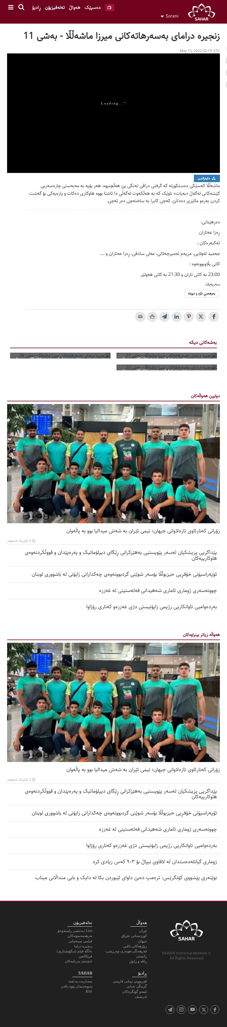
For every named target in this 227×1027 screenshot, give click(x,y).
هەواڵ (74, 7)
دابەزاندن (204, 178)
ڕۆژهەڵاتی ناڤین (135, 946)
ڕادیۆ (36, 7)
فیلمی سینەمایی (80, 941)
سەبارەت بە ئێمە (80, 981)
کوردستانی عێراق (134, 936)
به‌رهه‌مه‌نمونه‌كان (80, 936)
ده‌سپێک (93, 7)
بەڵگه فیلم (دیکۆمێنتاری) (74, 951)
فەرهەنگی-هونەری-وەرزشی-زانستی (126, 953)
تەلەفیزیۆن (55, 7)
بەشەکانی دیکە (203, 342)
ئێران (143, 931)
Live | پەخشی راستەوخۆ (75, 931)
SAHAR (203, 13)
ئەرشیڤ (141, 997)
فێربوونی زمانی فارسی (130, 981)
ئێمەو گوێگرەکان (134, 992)
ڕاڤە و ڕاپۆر (138, 961)
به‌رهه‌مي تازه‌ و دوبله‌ (201, 293)
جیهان (142, 941)
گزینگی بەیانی (137, 986)
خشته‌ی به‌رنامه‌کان (78, 961)
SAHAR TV (186, 932)
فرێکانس (85, 956)
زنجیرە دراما (83, 946)
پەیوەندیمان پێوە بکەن (76, 986)
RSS (89, 992)
